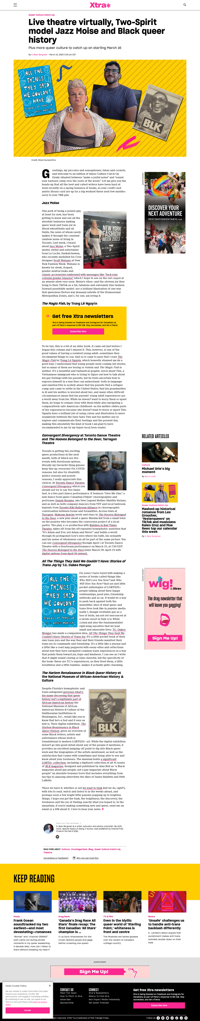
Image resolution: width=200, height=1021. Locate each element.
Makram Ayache (65, 514)
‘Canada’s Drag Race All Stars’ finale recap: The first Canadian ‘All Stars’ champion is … (77, 926)
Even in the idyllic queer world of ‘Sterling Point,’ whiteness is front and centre (122, 926)
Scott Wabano (62, 260)
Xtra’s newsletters (99, 993)
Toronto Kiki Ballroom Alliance (78, 507)
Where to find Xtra (99, 996)
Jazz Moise (56, 246)
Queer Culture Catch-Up (42, 15)
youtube (167, 1018)
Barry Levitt (150, 476)
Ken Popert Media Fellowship (104, 999)
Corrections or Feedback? (56, 858)
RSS (186, 1018)
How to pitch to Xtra (71, 996)
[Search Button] (184, 5)
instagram (172, 1018)
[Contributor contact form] (58, 837)
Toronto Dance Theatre (70, 482)
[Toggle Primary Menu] (15, 5)
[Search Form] (184, 5)
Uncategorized (79, 849)
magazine (54, 766)
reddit (181, 1018)
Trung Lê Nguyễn (70, 360)
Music (17, 916)
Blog (90, 849)
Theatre (48, 852)
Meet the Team (68, 993)
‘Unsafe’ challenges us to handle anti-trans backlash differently (166, 924)
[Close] (50, 986)
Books (151, 916)
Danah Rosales (64, 500)
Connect (94, 989)
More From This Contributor (67, 823)
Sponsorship (67, 1003)
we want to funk (92, 788)
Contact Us (66, 989)
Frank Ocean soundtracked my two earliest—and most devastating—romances (32, 926)
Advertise (65, 999)
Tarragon (47, 514)
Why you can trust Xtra (88, 858)
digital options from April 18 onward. (65, 553)
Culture (146, 465)
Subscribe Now (78, 331)
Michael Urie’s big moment (156, 470)
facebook (158, 1018)
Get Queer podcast (99, 1003)
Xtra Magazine (100, 5)
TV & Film (108, 916)
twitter (162, 1018)
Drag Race (64, 916)
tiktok (176, 1018)
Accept (27, 1010)
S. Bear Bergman (39, 54)
